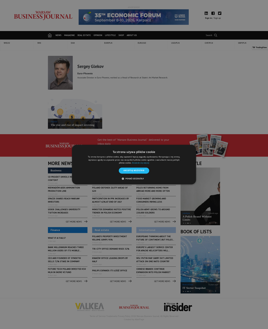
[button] (134, 178)
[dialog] (134, 164)
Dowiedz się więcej (140, 163)
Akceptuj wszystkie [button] (133, 170)
